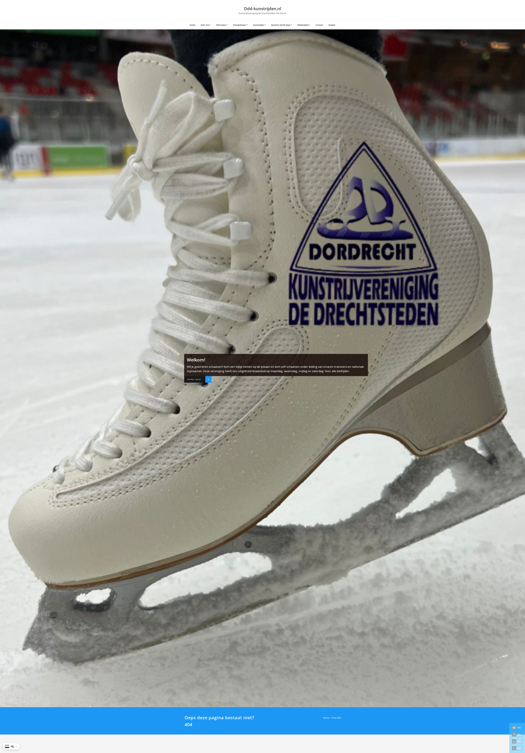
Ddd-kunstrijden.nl (262, 8)
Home (192, 25)
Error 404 (336, 717)
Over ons (205, 25)
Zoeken (332, 25)
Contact (319, 25)
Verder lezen (194, 379)
